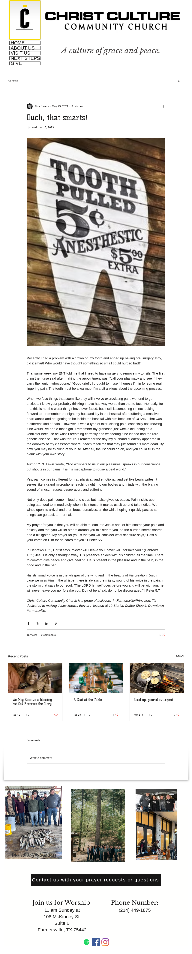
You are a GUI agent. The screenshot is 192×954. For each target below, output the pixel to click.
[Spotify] (86, 942)
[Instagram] (105, 942)
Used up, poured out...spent (153, 700)
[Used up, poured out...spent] (157, 678)
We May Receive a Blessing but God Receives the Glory (32, 702)
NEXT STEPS (25, 58)
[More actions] (163, 106)
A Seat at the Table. (88, 700)
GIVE (16, 63)
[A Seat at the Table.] (96, 678)
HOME (18, 43)
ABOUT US (23, 48)
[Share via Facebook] (28, 623)
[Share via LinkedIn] (47, 623)
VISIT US (20, 53)
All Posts (13, 80)
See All (180, 655)
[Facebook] (96, 942)
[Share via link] (56, 623)
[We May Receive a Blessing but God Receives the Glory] (35, 678)
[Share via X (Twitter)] (37, 623)
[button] (179, 80)
